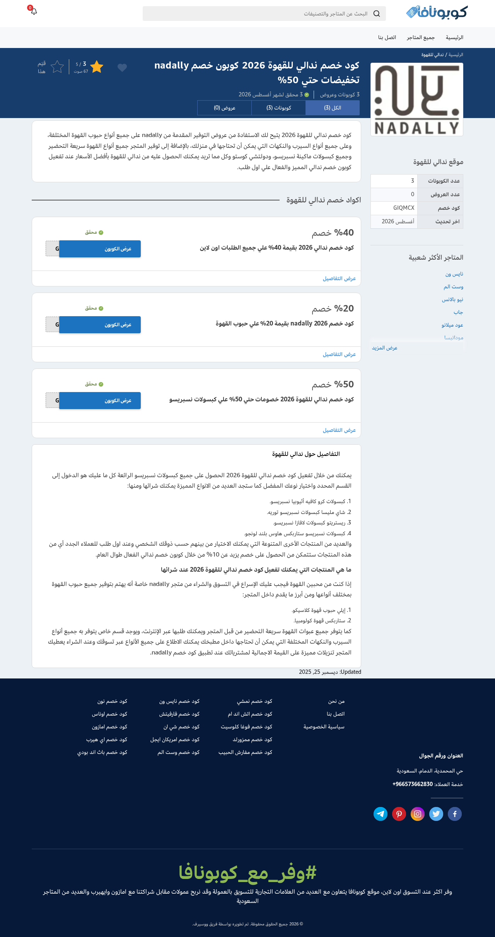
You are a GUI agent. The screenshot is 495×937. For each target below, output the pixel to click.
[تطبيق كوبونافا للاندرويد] (439, 728)
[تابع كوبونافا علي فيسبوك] (455, 814)
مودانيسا (453, 338)
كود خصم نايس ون (179, 701)
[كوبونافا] (437, 13)
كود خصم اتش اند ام (250, 714)
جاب (458, 312)
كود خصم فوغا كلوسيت (246, 727)
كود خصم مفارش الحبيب (245, 752)
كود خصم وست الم (179, 752)
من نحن (336, 701)
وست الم (453, 287)
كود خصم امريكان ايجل (175, 739)
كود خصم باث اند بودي (102, 752)
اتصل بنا (387, 37)
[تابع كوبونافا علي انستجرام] (418, 814)
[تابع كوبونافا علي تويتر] (436, 814)
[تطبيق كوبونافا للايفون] (386, 728)
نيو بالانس (452, 299)
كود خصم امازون (109, 727)
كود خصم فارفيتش (179, 714)
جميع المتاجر (421, 37)
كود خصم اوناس (109, 714)
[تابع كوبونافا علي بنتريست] (399, 814)
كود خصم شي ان (182, 727)
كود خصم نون (112, 701)
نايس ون (454, 274)
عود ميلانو (452, 325)
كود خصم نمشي (254, 701)
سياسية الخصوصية (324, 727)
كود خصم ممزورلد (252, 739)
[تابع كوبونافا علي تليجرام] (380, 814)
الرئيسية (454, 37)
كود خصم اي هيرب (106, 739)
